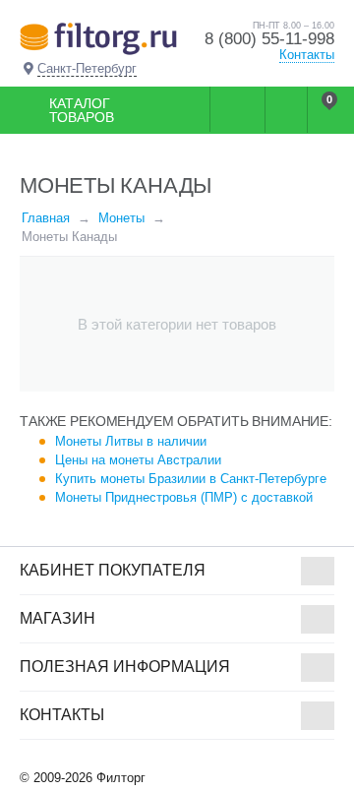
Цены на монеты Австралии (138, 460)
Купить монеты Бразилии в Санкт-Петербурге (190, 478)
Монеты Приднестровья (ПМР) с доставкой (184, 497)
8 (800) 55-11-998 (269, 39)
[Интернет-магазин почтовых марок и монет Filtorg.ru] (98, 37)
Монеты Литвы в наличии (130, 441)
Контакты (306, 54)
